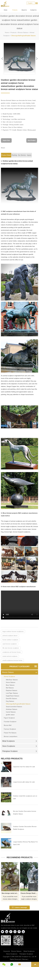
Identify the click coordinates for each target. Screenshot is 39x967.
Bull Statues (10, 688)
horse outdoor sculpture (10, 639)
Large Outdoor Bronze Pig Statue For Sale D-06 (25, 843)
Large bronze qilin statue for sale (24, 782)
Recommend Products (19, 857)
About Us (24, 10)
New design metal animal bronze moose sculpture (10, 893)
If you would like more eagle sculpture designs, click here (29, 898)
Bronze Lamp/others (10, 736)
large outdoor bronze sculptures (13, 631)
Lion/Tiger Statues (12, 693)
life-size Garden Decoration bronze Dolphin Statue (24, 812)
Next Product (32, 140)
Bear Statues (10, 685)
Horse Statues (10, 682)
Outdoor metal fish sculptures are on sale (25, 797)
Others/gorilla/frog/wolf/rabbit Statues (23, 35)
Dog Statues (10, 701)
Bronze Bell (7, 725)
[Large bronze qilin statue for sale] (6, 782)
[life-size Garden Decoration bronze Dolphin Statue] (6, 813)
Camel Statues (11, 712)
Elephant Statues (11, 690)
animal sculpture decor (9, 635)
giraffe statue (10, 714)
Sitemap (24, 959)
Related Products (11, 758)
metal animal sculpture (9, 656)
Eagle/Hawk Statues (12, 696)
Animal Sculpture (9, 676)
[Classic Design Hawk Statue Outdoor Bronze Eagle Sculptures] (29, 876)
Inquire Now (6, 140)
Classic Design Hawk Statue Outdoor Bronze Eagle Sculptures (29, 893)
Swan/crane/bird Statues (14, 706)
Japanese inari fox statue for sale (24, 766)
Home (5, 10)
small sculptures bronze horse (12, 660)
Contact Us (33, 10)
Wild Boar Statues (12, 680)
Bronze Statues (23, 32)
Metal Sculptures (8, 741)
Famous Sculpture (10, 729)
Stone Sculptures (8, 746)
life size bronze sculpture (10, 648)
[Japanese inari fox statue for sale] (6, 767)
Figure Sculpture (9, 718)
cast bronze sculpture (9, 644)
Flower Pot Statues (10, 733)
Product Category (19, 666)
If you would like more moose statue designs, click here (10, 898)
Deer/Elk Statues (11, 698)
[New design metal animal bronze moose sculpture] (10, 876)
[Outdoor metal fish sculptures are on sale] (6, 797)
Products (14, 10)
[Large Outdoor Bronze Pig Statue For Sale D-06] (6, 843)
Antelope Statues (11, 709)
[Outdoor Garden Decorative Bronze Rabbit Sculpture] (6, 828)
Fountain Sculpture (10, 721)
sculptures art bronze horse (11, 652)
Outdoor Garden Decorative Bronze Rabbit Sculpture (25, 828)
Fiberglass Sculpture (10, 751)
